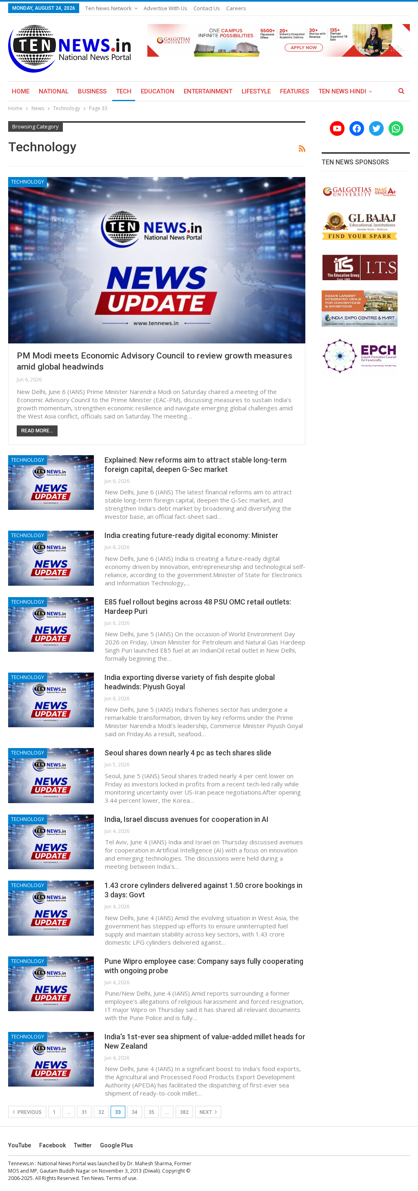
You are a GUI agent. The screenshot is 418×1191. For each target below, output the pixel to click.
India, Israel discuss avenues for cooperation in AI (186, 819)
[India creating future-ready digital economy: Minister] (51, 558)
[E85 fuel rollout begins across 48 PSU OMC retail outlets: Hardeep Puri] (51, 624)
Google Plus (116, 1145)
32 (101, 1112)
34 (135, 1112)
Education (157, 91)
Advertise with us (165, 8)
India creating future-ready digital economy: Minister (191, 535)
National (54, 91)
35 (151, 1112)
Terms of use (121, 1178)
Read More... (37, 431)
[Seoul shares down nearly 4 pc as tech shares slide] (51, 775)
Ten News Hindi (342, 91)
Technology (27, 181)
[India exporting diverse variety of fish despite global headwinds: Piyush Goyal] (51, 700)
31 (84, 1112)
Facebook (52, 1145)
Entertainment (208, 91)
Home (20, 91)
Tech (123, 91)
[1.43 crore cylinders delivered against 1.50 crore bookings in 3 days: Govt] (51, 908)
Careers (236, 8)
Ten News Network (108, 8)
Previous (29, 1112)
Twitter (83, 1145)
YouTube (19, 1145)
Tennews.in (21, 1163)
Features (294, 91)
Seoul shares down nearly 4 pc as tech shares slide (187, 752)
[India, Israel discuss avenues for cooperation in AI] (51, 842)
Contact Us (206, 8)
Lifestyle (256, 91)
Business (92, 91)
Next (206, 1112)
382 (184, 1112)
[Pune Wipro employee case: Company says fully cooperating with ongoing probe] (51, 983)
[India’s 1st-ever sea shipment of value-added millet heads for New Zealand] (51, 1059)
